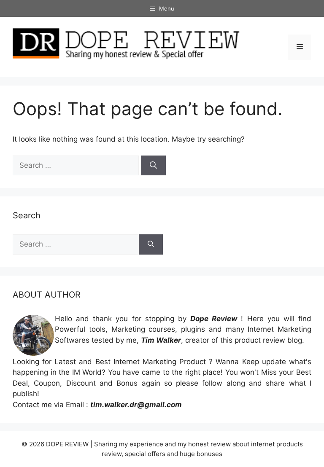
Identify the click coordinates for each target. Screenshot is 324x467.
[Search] (153, 166)
